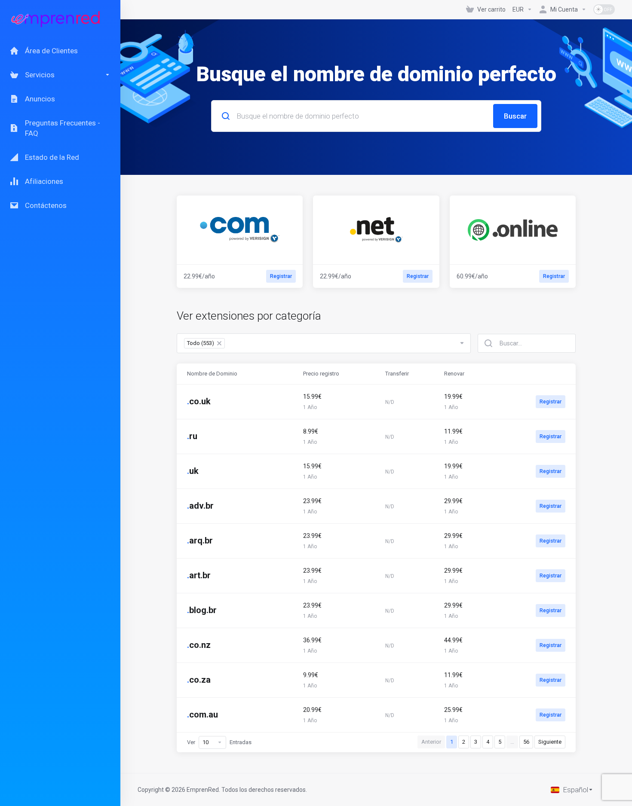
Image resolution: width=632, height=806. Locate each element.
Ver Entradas (219, 742)
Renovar (454, 373)
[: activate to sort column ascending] (534, 373)
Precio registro (321, 373)
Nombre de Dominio (212, 373)
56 (526, 742)
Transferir (397, 373)
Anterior (431, 742)
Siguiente (549, 742)
